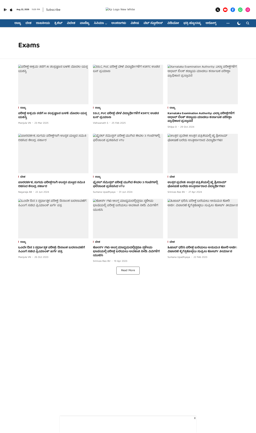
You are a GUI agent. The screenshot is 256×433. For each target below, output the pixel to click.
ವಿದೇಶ (71, 23)
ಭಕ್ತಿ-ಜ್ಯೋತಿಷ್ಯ (192, 23)
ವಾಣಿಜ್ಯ (84, 23)
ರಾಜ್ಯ (17, 23)
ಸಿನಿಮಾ (99, 23)
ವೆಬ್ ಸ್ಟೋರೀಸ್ (153, 23)
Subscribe (53, 10)
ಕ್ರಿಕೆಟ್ (58, 23)
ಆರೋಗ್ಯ (211, 23)
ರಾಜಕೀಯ (43, 23)
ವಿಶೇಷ (135, 23)
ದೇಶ (28, 23)
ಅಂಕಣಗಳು (118, 23)
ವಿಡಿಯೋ (173, 23)
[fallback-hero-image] (53, 84)
